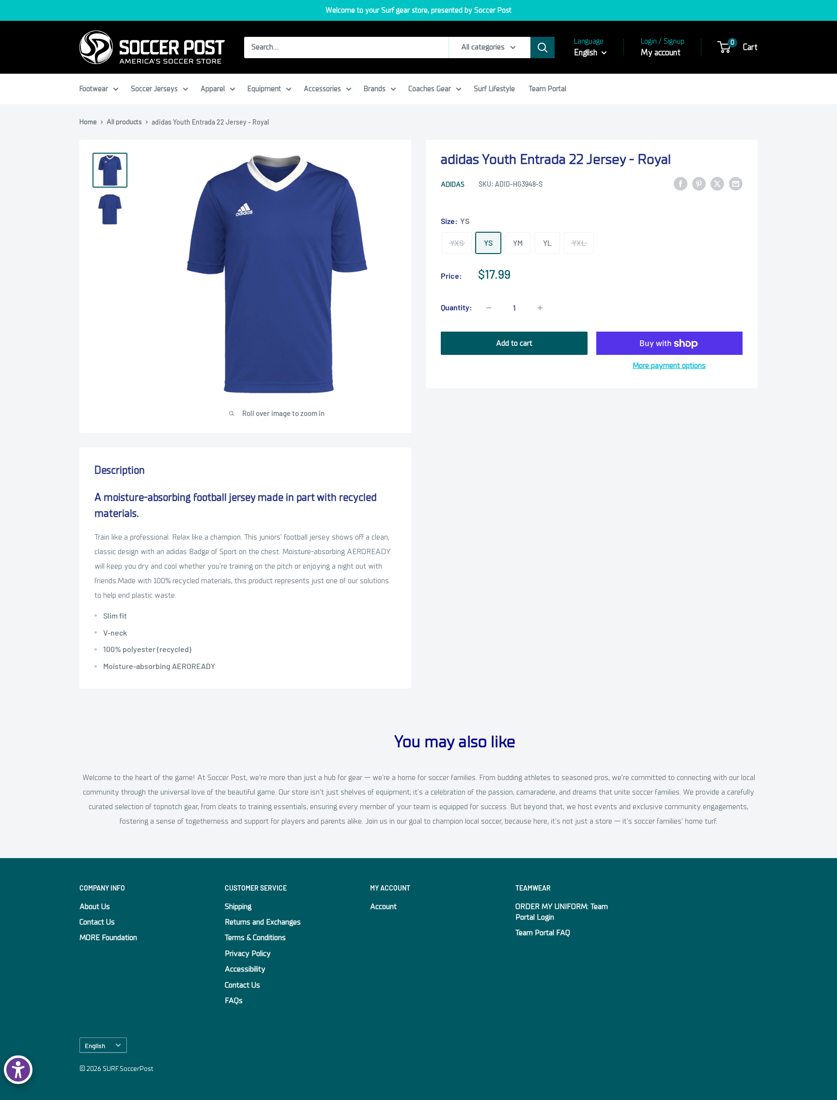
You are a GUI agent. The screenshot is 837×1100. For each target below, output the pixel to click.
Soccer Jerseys (154, 88)
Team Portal (547, 88)
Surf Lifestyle (494, 88)
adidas (453, 184)
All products (124, 122)
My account (661, 52)
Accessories (322, 88)
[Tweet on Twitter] (717, 183)
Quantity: (456, 307)
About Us (94, 906)
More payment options (669, 366)
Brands (375, 88)
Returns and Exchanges (263, 922)
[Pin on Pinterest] (699, 183)
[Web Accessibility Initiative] (18, 1070)
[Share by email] (736, 183)
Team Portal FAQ (542, 932)
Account (383, 906)
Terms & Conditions (255, 937)
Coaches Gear (429, 88)
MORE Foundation (108, 937)
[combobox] (346, 47)
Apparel (213, 88)
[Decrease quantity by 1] (489, 308)
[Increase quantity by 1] (540, 308)
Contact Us (97, 922)
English (95, 1045)
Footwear (93, 88)
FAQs (234, 1000)
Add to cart (514, 343)
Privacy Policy (248, 953)
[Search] (542, 47)
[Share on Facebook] (680, 183)
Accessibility (245, 969)
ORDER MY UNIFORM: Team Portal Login (561, 912)
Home (88, 122)
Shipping (238, 906)
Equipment (264, 88)
